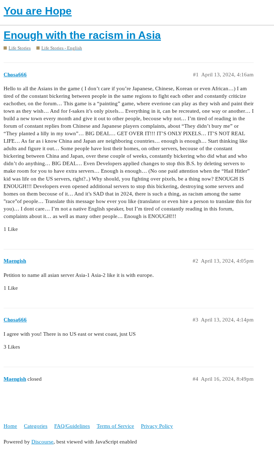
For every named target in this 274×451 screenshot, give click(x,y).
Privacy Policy (157, 426)
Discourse (42, 442)
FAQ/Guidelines (72, 426)
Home (10, 426)
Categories (35, 426)
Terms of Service (115, 426)
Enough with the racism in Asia (82, 35)
